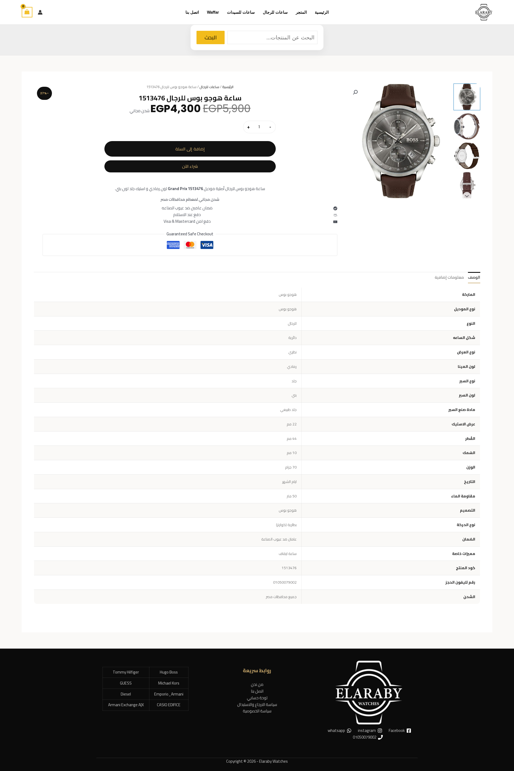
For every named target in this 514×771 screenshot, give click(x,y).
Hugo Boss (169, 672)
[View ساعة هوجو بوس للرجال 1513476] (466, 97)
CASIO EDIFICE (168, 705)
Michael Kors (168, 683)
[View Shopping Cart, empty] (27, 12)
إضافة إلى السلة (190, 149)
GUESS (126, 683)
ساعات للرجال (209, 87)
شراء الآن (190, 166)
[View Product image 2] (466, 126)
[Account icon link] (40, 12)
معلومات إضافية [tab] (449, 277)
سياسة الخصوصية (257, 711)
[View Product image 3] (466, 156)
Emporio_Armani (168, 694)
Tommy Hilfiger (126, 672)
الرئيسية (227, 87)
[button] (355, 92)
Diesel (126, 694)
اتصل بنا (257, 691)
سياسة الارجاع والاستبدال (257, 704)
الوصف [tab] (474, 277)
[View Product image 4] (466, 185)
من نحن (257, 684)
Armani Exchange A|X (126, 705)
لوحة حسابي (257, 698)
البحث (211, 37)
